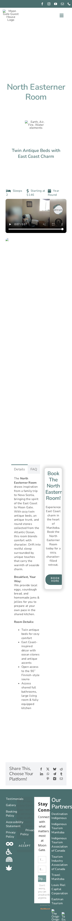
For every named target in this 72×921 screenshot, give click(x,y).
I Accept (25, 844)
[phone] (69, 3)
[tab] (19, 469)
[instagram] (48, 3)
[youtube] (55, 3)
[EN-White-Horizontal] (55, 911)
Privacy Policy (27, 832)
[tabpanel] (27, 595)
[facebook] (42, 3)
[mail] (62, 3)
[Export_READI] (63, 914)
